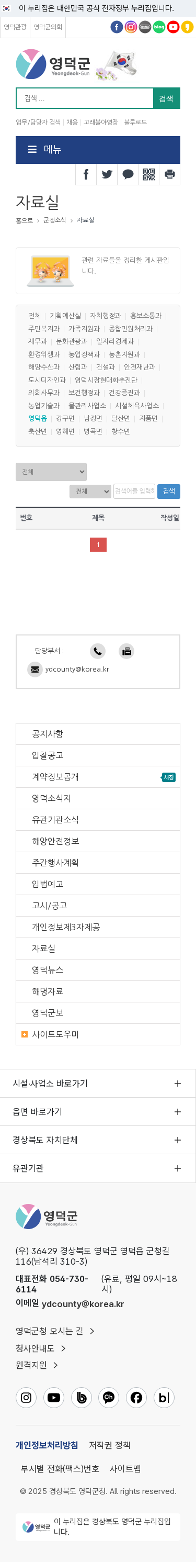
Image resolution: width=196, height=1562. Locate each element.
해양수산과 (44, 367)
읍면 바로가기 (37, 1112)
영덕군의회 (47, 27)
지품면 (148, 419)
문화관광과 (71, 342)
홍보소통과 (146, 316)
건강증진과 (124, 393)
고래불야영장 (101, 122)
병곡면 (93, 431)
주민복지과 (44, 329)
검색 (169, 491)
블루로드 (135, 122)
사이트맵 (125, 1469)
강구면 (65, 419)
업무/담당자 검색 (38, 122)
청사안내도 (35, 1348)
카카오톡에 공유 (128, 174)
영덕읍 (37, 419)
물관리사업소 (87, 406)
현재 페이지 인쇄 (169, 174)
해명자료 (47, 991)
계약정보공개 (55, 777)
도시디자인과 (47, 380)
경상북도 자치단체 (45, 1140)
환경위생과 (44, 354)
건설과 (105, 367)
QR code (149, 174)
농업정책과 (84, 354)
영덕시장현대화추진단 (106, 380)
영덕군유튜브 (173, 27)
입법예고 (47, 884)
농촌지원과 (124, 354)
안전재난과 (139, 367)
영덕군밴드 (145, 27)
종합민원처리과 (131, 329)
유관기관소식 (55, 820)
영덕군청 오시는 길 (50, 1331)
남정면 (93, 419)
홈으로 (24, 221)
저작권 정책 (110, 1445)
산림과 (77, 367)
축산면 (37, 431)
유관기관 (28, 1168)
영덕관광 (15, 27)
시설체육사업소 (137, 406)
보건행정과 (84, 393)
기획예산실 (65, 316)
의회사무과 (44, 393)
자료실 (43, 948)
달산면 (120, 419)
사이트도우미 (55, 1034)
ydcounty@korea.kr (77, 669)
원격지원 (31, 1365)
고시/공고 (49, 905)
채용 (72, 122)
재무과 (37, 342)
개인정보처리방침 (47, 1445)
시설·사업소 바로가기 (50, 1083)
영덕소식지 (51, 798)
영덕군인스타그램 (130, 27)
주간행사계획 (55, 862)
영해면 (65, 431)
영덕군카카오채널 (187, 27)
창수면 (120, 431)
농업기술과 (44, 406)
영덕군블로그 (159, 27)
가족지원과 (84, 329)
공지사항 (47, 734)
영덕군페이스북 (116, 27)
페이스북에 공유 (86, 174)
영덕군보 (47, 1013)
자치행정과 (105, 316)
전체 (34, 316)
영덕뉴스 (47, 970)
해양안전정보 (55, 841)
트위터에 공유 (107, 174)
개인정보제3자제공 (66, 927)
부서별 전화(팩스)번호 (60, 1469)
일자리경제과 (115, 342)
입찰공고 (47, 755)
